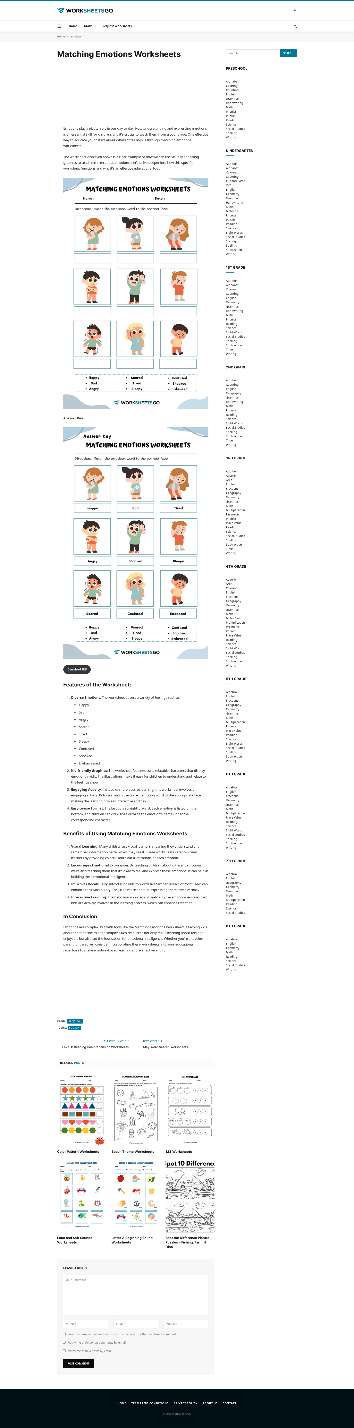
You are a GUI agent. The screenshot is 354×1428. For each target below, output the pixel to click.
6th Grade (236, 774)
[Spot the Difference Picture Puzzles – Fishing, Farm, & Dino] (190, 1195)
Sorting (231, 241)
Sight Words (234, 232)
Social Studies (235, 129)
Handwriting (234, 103)
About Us (210, 1403)
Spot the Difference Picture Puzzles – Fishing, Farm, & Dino (187, 1242)
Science (231, 124)
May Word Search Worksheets (165, 1047)
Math (229, 107)
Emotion (74, 1027)
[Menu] (60, 26)
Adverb (231, 476)
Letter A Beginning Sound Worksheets (132, 1240)
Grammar (232, 99)
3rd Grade (236, 458)
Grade (88, 26)
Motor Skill (233, 618)
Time (229, 349)
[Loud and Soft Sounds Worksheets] (81, 1195)
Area (229, 480)
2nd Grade (236, 367)
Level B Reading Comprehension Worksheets (95, 1047)
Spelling (231, 133)
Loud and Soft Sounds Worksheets (74, 1240)
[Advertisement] (135, 92)
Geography (233, 393)
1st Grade (235, 267)
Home (73, 26)
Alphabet (232, 81)
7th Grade (236, 861)
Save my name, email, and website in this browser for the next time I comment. (122, 1334)
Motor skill (233, 211)
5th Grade (236, 679)
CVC (228, 185)
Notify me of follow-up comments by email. (97, 1342)
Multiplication (235, 510)
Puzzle (230, 116)
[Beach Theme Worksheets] (135, 1109)
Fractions (232, 488)
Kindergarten (239, 151)
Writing (231, 137)
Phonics (231, 111)
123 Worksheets (179, 1151)
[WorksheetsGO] (85, 10)
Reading (231, 120)
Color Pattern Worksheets (78, 1151)
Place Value (234, 523)
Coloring (232, 86)
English (231, 94)
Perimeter (232, 514)
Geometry (232, 194)
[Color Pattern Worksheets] (81, 1109)
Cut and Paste (235, 181)
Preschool (75, 1021)
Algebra (231, 692)
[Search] (295, 26)
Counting (232, 90)
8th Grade (236, 926)
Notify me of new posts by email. (90, 1351)
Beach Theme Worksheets (132, 1151)
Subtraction (234, 250)
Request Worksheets (117, 26)
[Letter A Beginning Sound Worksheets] (135, 1195)
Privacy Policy (185, 1403)
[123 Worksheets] (190, 1109)
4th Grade (236, 566)
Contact (229, 1403)
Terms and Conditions (150, 1403)
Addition (232, 164)
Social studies (235, 653)
